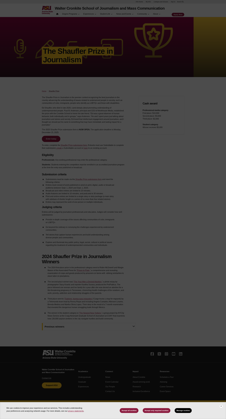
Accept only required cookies (156, 410)
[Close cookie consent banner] (221, 406)
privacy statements (76, 411)
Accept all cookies (129, 410)
